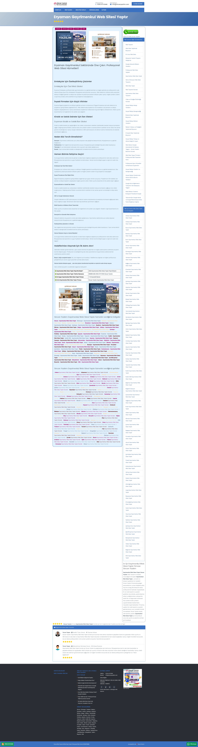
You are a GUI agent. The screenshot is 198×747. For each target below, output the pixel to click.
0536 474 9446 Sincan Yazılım (131, 36)
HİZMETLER (58, 10)
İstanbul (77, 29)
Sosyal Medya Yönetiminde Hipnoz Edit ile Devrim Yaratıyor (133, 177)
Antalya (65, 29)
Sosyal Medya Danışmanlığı (133, 111)
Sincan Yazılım (141, 744)
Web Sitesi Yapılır (81, 10)
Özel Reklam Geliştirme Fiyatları (85, 677)
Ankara (58, 29)
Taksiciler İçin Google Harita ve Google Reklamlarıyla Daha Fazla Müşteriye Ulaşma (134, 200)
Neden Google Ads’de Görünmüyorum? (87, 683)
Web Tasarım (68, 10)
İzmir (83, 29)
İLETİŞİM (104, 10)
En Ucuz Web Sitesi (131, 54)
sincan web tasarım (105, 689)
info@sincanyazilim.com (120, 4)
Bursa (71, 29)
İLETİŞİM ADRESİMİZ (138, 3)
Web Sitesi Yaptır (130, 86)
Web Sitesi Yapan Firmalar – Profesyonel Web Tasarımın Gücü (133, 157)
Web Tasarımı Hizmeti (132, 89)
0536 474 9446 (102, 4)
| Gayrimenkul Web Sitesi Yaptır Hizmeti (67, 372)
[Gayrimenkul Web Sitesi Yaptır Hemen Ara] (131, 29)
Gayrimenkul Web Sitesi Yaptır (134, 76)
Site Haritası (126, 688)
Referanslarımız (94, 10)
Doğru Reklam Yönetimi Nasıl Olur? (86, 680)
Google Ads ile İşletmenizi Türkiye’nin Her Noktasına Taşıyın (133, 186)
